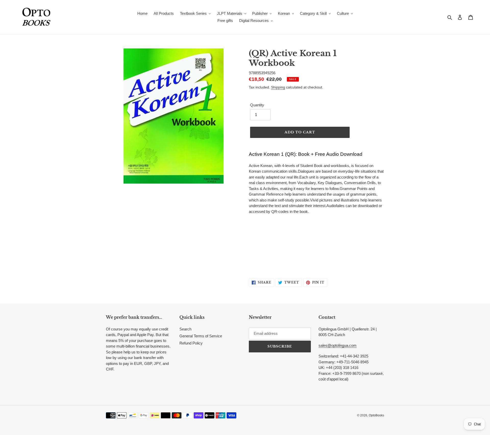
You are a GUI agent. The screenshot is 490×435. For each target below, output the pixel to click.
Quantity (257, 105)
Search (185, 329)
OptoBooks (376, 415)
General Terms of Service (200, 336)
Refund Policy (191, 343)
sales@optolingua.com (337, 345)
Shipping (278, 87)
